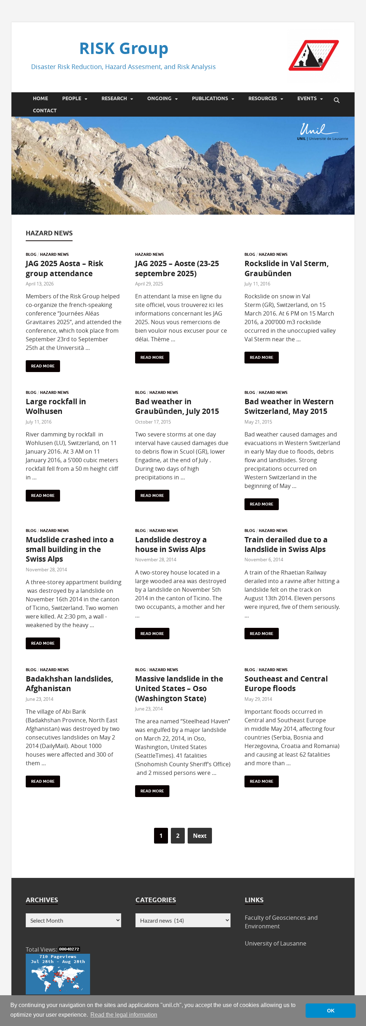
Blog (31, 254)
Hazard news (54, 254)
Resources (262, 98)
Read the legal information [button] (123, 1015)
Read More (40, 364)
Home (40, 98)
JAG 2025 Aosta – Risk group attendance (64, 268)
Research (114, 98)
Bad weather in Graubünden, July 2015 (177, 406)
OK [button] (331, 1010)
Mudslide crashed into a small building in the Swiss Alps (70, 549)
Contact (45, 110)
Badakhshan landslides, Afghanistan (69, 684)
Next (200, 836)
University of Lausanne (275, 943)
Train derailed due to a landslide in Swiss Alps (286, 544)
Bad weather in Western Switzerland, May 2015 (289, 406)
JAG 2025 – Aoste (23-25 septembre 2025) (177, 268)
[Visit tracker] (58, 992)
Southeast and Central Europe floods (286, 684)
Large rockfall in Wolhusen (56, 406)
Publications (210, 98)
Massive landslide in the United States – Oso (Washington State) (179, 689)
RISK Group (123, 48)
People (71, 98)
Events (307, 98)
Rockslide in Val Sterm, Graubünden (286, 268)
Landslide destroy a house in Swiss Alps (171, 544)
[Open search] (336, 100)
